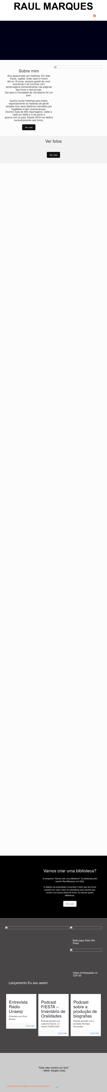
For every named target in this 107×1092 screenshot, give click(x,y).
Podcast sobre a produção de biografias (85, 1009)
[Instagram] (89, 1085)
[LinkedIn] (85, 1085)
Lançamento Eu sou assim (28, 982)
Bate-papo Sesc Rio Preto (84, 941)
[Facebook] (82, 1085)
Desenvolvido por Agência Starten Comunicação (28, 1086)
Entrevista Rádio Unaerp (18, 1006)
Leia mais (30, 1025)
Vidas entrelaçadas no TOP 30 (85, 974)
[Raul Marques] (53, 6)
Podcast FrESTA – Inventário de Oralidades (53, 1009)
